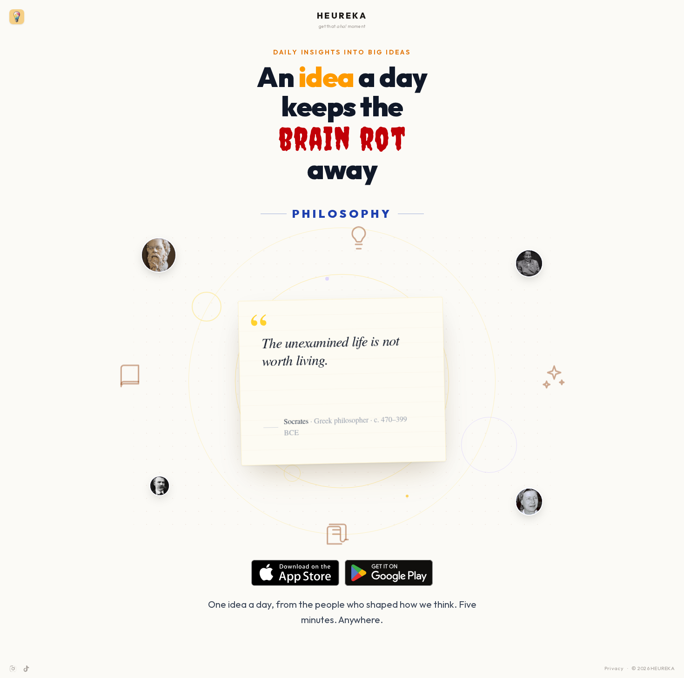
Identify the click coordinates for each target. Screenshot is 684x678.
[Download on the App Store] (295, 573)
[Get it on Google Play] (389, 573)
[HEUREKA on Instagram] (13, 668)
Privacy (614, 668)
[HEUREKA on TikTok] (26, 668)
